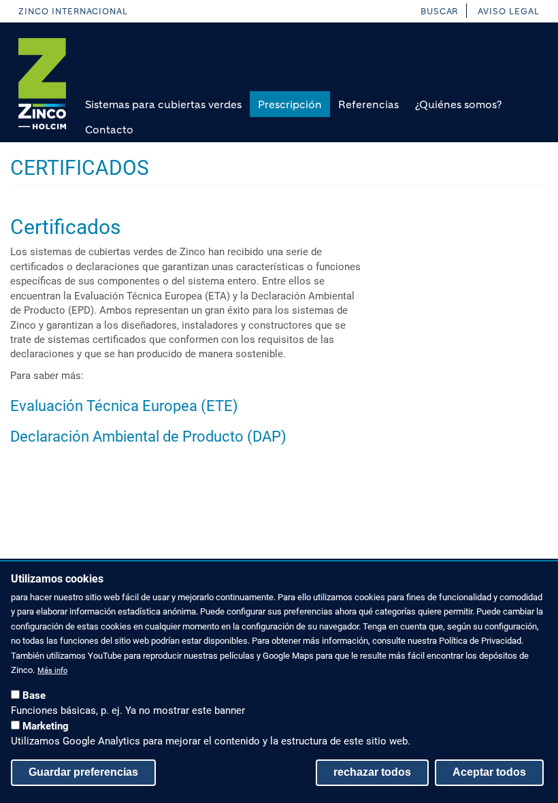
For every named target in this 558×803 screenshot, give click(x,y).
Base (34, 695)
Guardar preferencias (83, 772)
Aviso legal (509, 11)
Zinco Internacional (73, 11)
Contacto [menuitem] (109, 129)
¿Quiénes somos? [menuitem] (458, 104)
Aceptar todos (489, 772)
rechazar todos (372, 772)
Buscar (440, 11)
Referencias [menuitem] (368, 104)
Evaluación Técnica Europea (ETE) (124, 405)
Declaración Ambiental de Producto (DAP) (148, 436)
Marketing (45, 726)
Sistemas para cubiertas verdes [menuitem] (163, 104)
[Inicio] (42, 83)
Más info (52, 670)
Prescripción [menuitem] (290, 104)
